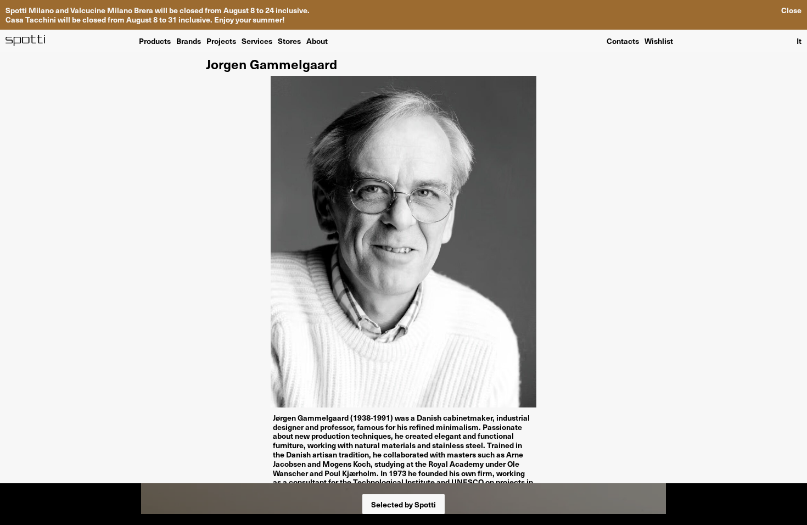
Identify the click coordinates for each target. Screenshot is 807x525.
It (799, 40)
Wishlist (659, 40)
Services (257, 40)
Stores (289, 40)
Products (155, 40)
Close (791, 10)
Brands (188, 40)
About (317, 40)
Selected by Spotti (403, 504)
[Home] (25, 40)
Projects (221, 40)
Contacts (623, 40)
